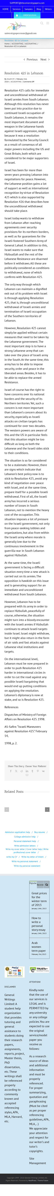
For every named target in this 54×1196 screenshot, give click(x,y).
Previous (32, 59)
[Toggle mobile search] (41, 23)
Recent (40, 884)
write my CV (11, 856)
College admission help (25, 836)
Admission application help (17, 832)
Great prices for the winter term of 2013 (39, 899)
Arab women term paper (39, 947)
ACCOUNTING (16, 81)
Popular (33, 883)
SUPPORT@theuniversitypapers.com (27, 3)
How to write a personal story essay (38, 924)
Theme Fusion (43, 1180)
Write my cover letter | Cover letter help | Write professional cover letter (27, 851)
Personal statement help (25, 841)
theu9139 (11, 79)
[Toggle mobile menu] (48, 23)
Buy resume (39, 832)
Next (43, 59)
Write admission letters (24, 845)
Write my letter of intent (32, 856)
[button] (6, 809)
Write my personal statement (25, 861)
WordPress (32, 1180)
